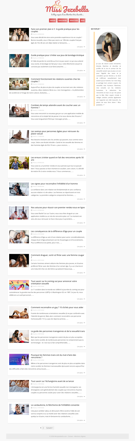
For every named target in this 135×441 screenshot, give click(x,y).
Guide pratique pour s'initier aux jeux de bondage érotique (57, 55)
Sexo (82, 20)
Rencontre (62, 20)
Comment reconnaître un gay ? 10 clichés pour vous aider (57, 307)
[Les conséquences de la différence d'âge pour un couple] (19, 236)
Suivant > (49, 428)
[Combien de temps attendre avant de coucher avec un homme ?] (19, 110)
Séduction (74, 20)
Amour (52, 20)
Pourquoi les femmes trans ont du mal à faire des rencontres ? (53, 356)
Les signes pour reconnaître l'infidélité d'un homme (54, 183)
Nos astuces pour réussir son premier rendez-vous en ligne (58, 207)
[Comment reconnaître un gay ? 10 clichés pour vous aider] (19, 312)
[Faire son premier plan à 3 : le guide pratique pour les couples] (19, 34)
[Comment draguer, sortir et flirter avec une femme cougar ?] (19, 260)
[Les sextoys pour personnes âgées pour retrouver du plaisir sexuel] (19, 136)
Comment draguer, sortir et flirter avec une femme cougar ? (57, 256)
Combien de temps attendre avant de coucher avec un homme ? (55, 106)
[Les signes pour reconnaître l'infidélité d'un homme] (19, 189)
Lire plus (80, 47)
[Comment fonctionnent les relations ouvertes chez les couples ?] (19, 84)
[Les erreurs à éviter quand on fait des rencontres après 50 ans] (19, 163)
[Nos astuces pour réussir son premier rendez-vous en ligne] (19, 213)
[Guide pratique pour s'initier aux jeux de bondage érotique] (19, 60)
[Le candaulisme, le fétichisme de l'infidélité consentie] (19, 409)
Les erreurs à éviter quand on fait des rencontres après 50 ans (57, 158)
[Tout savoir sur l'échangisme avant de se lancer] (19, 386)
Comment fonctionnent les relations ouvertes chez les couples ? (55, 80)
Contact (70, 436)
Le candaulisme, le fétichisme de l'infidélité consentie (55, 405)
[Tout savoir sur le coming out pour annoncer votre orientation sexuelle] (19, 285)
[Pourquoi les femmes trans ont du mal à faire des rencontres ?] (19, 359)
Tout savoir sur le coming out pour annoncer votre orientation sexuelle (54, 282)
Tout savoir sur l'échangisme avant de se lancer (52, 381)
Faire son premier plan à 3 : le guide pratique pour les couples (55, 30)
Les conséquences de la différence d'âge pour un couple (56, 231)
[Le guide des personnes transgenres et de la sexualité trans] (19, 336)
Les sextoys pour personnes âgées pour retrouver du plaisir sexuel (55, 132)
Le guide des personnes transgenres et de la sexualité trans (58, 331)
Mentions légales (80, 436)
